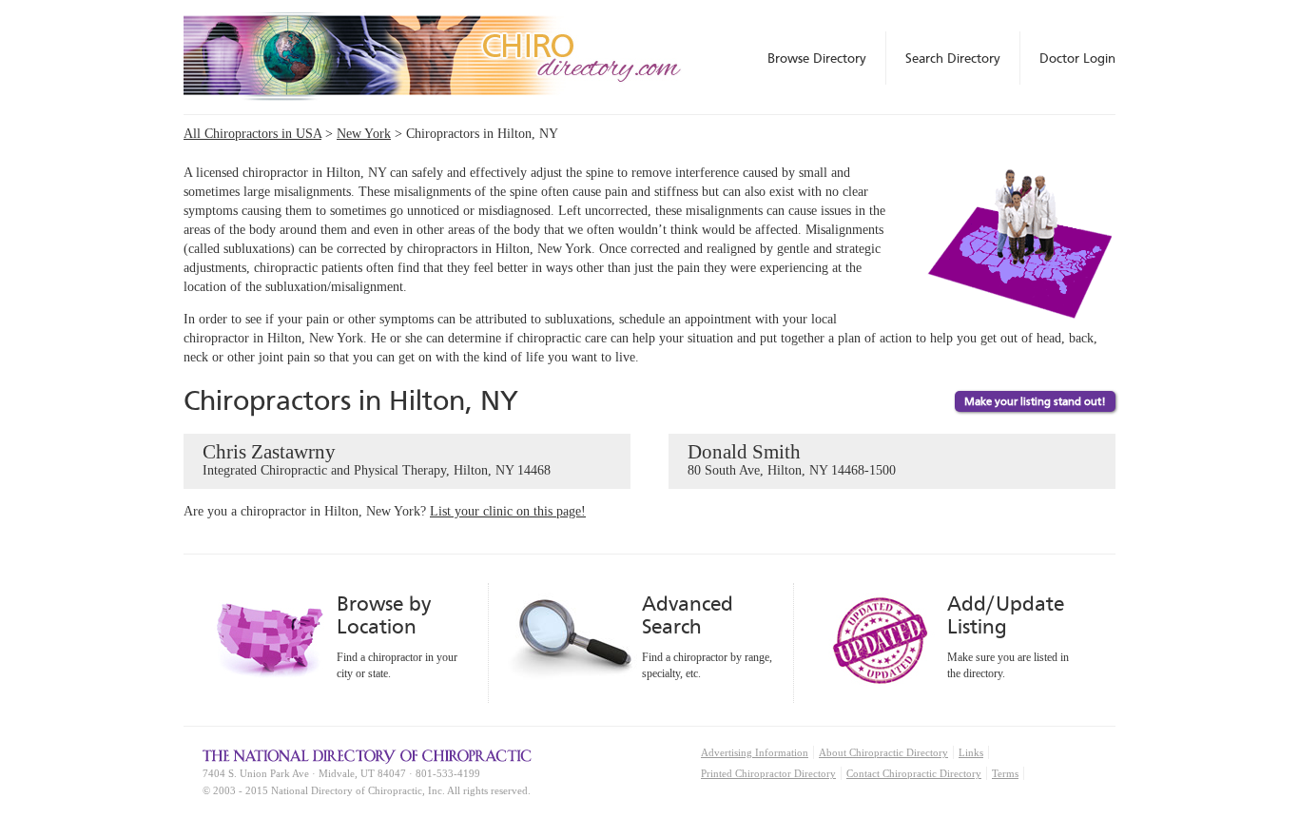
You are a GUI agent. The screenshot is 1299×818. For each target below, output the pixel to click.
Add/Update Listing (1005, 615)
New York (364, 134)
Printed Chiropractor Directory (768, 773)
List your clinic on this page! (508, 511)
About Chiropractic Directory (883, 752)
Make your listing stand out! (1035, 401)
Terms (1005, 773)
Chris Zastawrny (377, 458)
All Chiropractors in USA (252, 134)
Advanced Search (687, 615)
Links (971, 752)
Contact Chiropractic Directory (913, 773)
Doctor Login (1077, 58)
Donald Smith (792, 458)
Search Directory (952, 58)
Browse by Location (384, 615)
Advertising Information (754, 752)
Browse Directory (816, 58)
